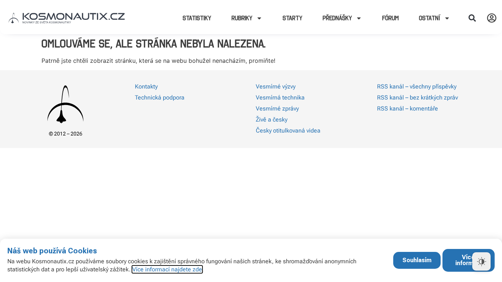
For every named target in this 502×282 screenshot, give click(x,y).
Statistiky (197, 18)
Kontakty (146, 86)
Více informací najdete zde (167, 269)
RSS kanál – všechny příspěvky (416, 86)
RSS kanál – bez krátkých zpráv (417, 97)
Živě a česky (271, 119)
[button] (472, 18)
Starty (292, 18)
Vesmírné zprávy (277, 108)
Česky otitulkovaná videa (288, 130)
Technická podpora (159, 97)
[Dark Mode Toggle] (481, 261)
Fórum (390, 18)
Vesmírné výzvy (275, 86)
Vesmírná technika (280, 97)
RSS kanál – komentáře (407, 108)
